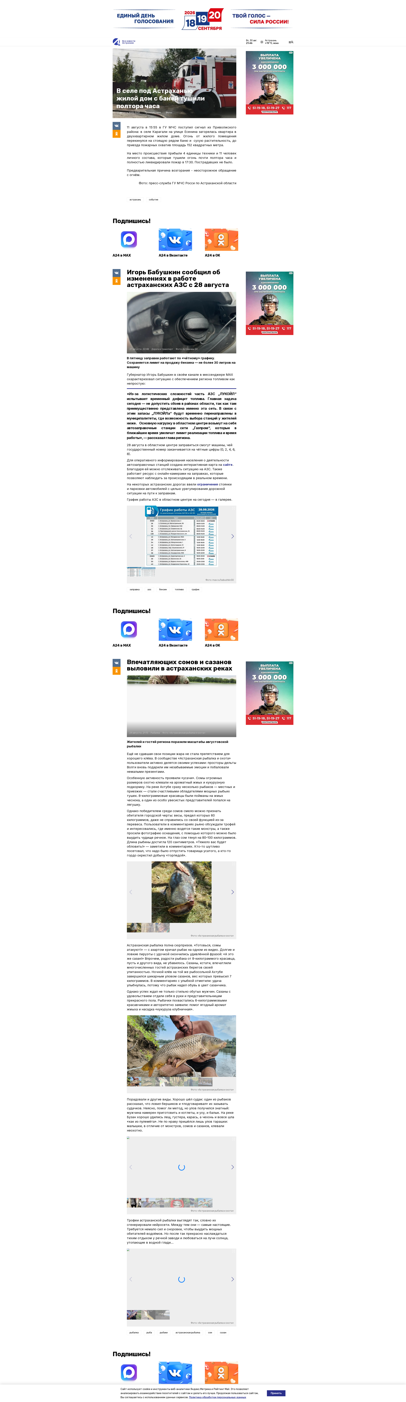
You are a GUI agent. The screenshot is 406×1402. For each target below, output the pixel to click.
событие (153, 199)
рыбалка (134, 1332)
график (195, 589)
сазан (223, 1332)
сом (210, 1332)
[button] (232, 536)
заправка (135, 589)
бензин (163, 589)
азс (149, 589)
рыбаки (164, 1332)
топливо (179, 589)
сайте (227, 465)
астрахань (135, 199)
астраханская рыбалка (188, 1332)
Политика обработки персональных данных (217, 1397)
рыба (149, 1332)
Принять (276, 1393)
